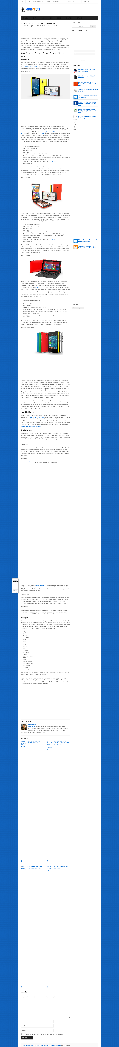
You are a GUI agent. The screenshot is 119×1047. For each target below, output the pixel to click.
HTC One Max (56, 131)
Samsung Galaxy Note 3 (47, 131)
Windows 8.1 (38, 287)
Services (29, 1)
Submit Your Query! (38, 1)
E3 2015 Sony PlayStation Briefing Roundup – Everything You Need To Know (87, 103)
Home (23, 1)
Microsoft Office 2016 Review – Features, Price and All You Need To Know (87, 84)
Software (79, 18)
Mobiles (59, 18)
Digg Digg (15, 592)
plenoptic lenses (40, 585)
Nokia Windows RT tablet (31, 66)
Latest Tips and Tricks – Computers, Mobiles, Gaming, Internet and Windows (41, 1045)
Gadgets (34, 18)
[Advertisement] (45, 32)
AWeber (86, 60)
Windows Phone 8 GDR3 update (37, 417)
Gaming (43, 18)
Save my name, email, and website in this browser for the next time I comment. (43, 1034)
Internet (51, 18)
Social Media (69, 18)
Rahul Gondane (26, 26)
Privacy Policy (70, 1)
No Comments (58, 26)
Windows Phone (48, 26)
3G (52, 161)
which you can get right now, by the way (31, 426)
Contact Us (56, 1)
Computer (25, 18)
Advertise (48, 1)
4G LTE (55, 161)
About (62, 1)
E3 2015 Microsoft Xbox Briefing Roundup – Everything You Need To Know (87, 111)
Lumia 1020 (41, 133)
